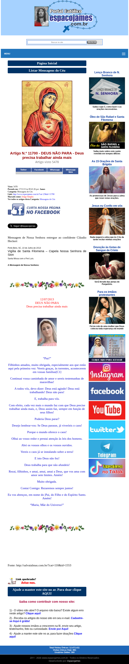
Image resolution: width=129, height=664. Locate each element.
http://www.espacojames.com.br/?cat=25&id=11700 (33, 194)
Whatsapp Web (70, 171)
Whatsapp (55, 170)
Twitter (23, 170)
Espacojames (73, 660)
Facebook (39, 170)
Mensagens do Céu (47, 199)
